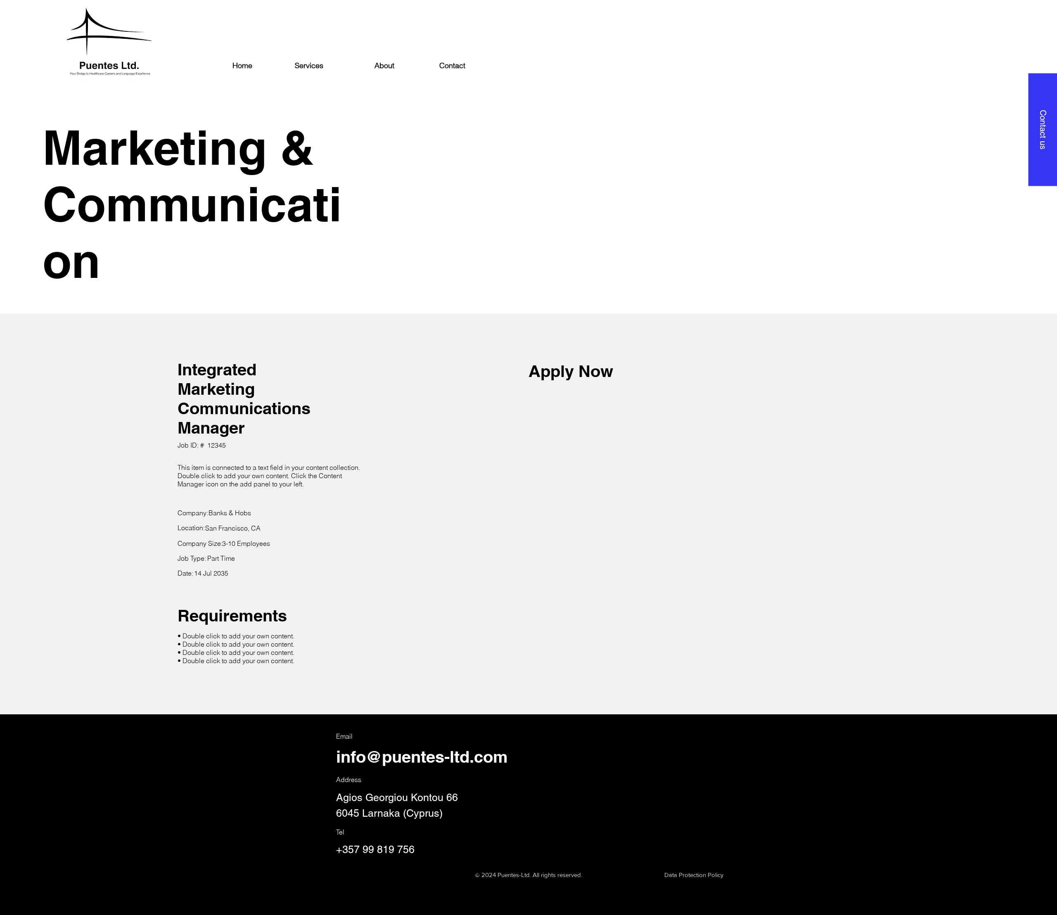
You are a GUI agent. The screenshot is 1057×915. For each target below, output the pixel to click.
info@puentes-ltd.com (422, 756)
